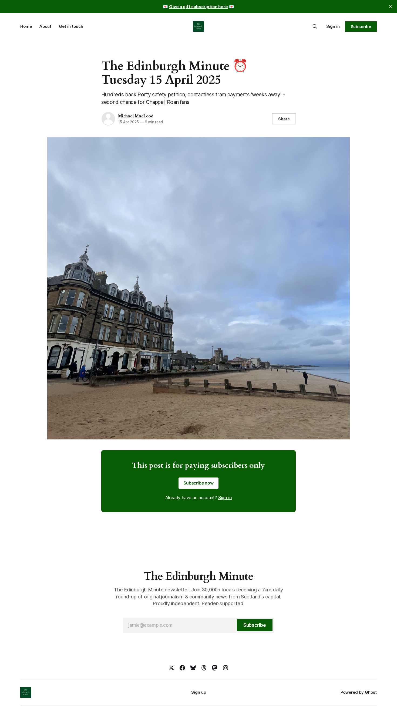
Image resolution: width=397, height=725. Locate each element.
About (45, 26)
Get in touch (71, 26)
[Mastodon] (214, 667)
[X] (171, 667)
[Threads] (204, 667)
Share (284, 118)
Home (26, 26)
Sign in (333, 26)
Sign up (198, 692)
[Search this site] (315, 26)
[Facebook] (182, 667)
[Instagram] (225, 667)
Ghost (371, 692)
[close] (390, 6)
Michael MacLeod (135, 116)
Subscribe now (198, 483)
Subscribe (361, 26)
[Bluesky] (193, 667)
